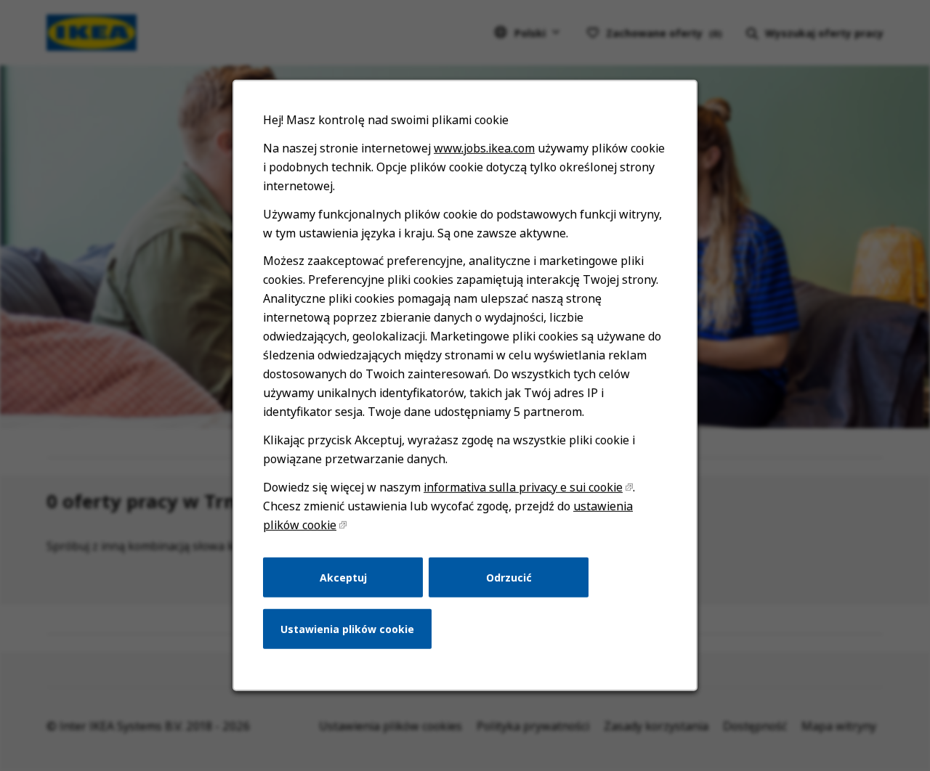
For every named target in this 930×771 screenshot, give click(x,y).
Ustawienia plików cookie (347, 629)
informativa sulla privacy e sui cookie (523, 487)
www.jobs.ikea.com (484, 148)
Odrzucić (509, 577)
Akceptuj (343, 577)
